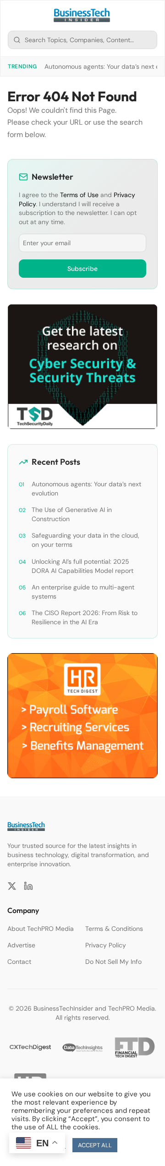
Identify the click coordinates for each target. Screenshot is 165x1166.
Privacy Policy (105, 945)
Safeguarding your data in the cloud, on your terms (85, 540)
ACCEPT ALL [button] (95, 1145)
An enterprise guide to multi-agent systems (83, 591)
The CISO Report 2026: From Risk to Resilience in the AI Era (85, 617)
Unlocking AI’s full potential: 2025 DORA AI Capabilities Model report (82, 566)
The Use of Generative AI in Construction (72, 514)
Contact (19, 961)
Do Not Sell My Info (113, 961)
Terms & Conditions (114, 928)
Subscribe (82, 268)
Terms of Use (79, 195)
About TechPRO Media (40, 928)
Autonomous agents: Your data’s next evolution (86, 488)
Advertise (21, 945)
